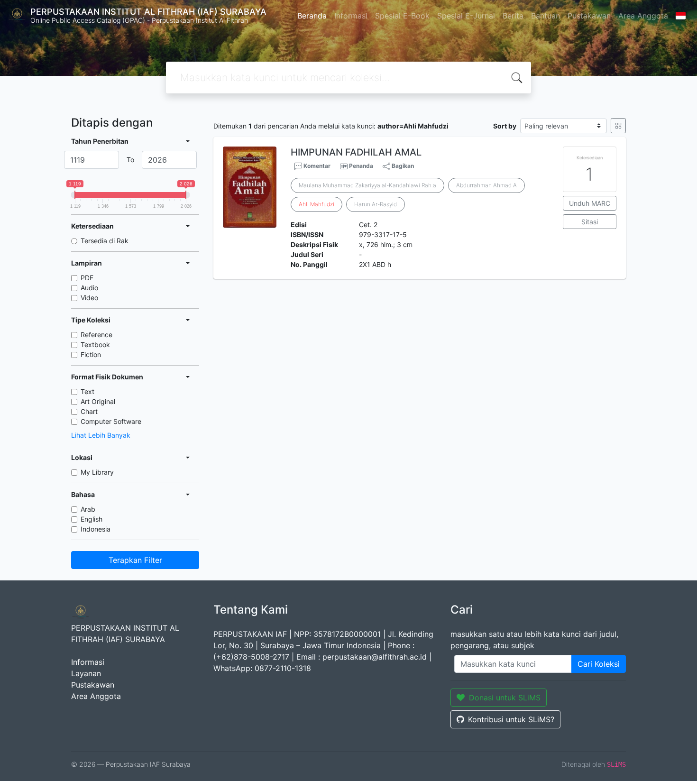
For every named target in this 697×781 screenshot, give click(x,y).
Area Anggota (643, 15)
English (91, 519)
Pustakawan (589, 15)
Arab (88, 509)
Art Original (98, 401)
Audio (89, 288)
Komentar (316, 165)
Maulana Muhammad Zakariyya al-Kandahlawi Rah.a (367, 185)
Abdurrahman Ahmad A (486, 185)
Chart (89, 411)
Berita (513, 15)
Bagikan (402, 165)
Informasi (350, 15)
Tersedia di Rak (104, 241)
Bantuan (545, 15)
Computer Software (111, 421)
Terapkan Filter (135, 560)
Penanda (361, 165)
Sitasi (589, 222)
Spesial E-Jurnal (466, 15)
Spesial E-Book (402, 15)
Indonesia (95, 529)
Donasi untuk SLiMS (505, 697)
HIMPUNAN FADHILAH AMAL (356, 152)
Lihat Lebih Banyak (100, 435)
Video (89, 298)
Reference (96, 335)
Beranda (312, 15)
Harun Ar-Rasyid (375, 204)
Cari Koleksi (599, 664)
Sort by (504, 126)
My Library (97, 472)
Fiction (91, 354)
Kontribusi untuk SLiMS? (511, 719)
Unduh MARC (589, 203)
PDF (87, 278)
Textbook (95, 344)
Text (87, 391)
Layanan (86, 673)
